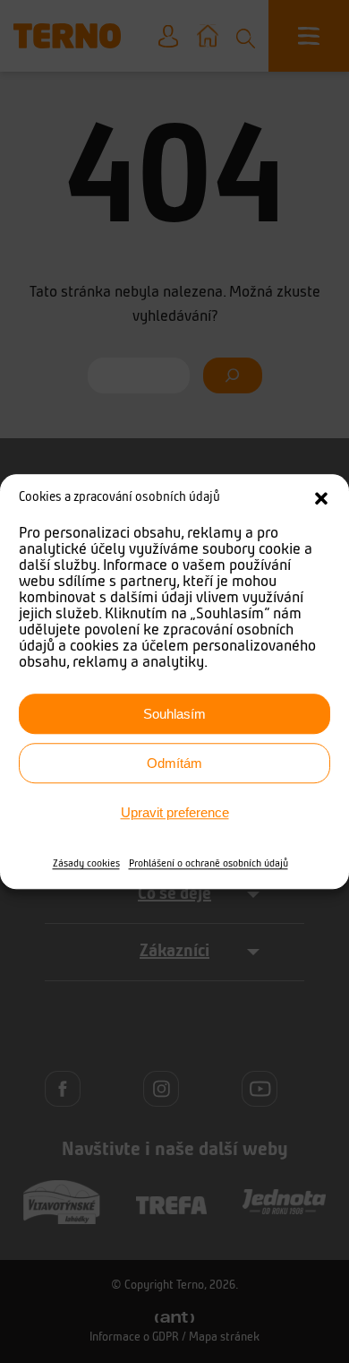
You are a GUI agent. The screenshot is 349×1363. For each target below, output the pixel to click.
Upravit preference (175, 812)
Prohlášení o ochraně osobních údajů (208, 863)
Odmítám (174, 763)
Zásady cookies (86, 863)
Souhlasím (174, 713)
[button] (321, 498)
